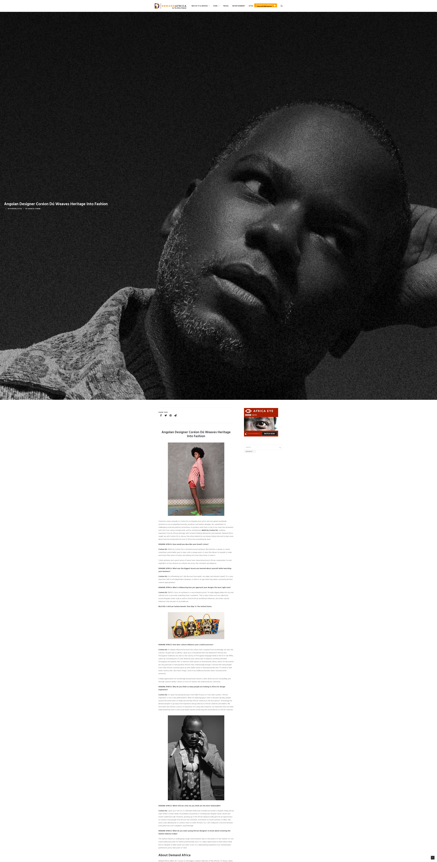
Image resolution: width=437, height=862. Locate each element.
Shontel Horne (34, 209)
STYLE (251, 6)
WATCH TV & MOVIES (200, 6)
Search (250, 451)
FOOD (215, 6)
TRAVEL (226, 6)
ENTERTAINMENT (238, 6)
